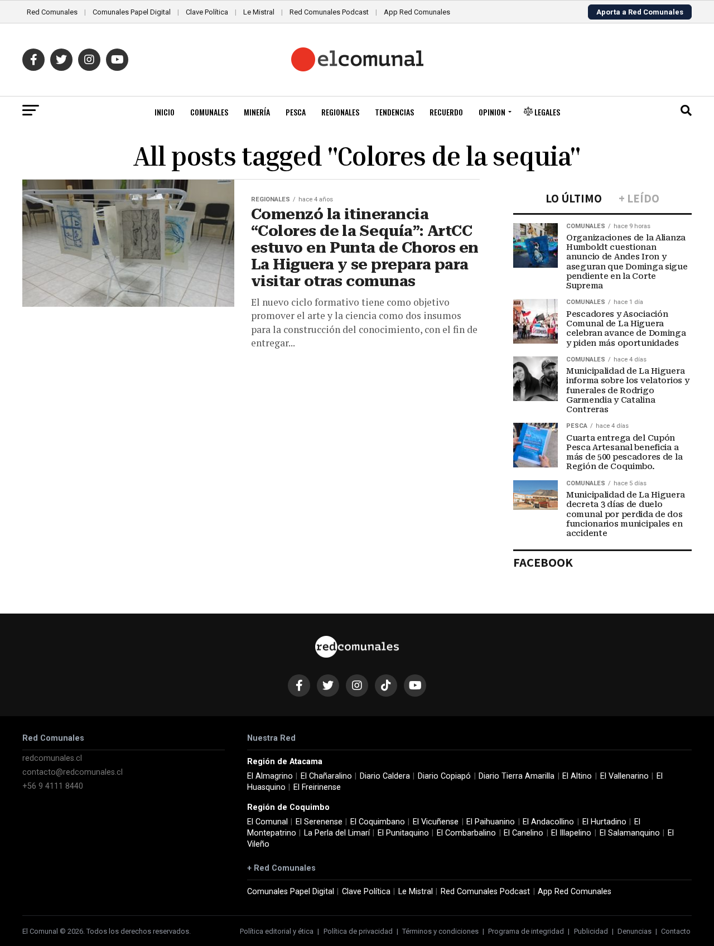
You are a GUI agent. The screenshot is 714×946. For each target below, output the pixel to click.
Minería (257, 112)
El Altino (577, 776)
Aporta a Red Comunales (639, 12)
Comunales (209, 112)
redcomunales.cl (52, 758)
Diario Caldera (385, 776)
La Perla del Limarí (337, 833)
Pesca (296, 112)
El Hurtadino (604, 822)
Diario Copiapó (444, 776)
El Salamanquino (630, 833)
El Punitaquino (403, 833)
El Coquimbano (377, 822)
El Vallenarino (624, 776)
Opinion (492, 112)
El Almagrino (270, 776)
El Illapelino (571, 833)
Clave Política (207, 12)
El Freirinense (317, 787)
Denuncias (634, 931)
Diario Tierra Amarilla (516, 776)
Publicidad (591, 931)
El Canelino (523, 833)
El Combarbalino (466, 833)
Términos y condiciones (440, 931)
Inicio (165, 112)
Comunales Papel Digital (132, 12)
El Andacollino (548, 822)
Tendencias (394, 112)
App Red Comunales (417, 12)
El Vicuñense (436, 822)
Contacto (676, 931)
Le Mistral (258, 12)
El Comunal (267, 822)
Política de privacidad (358, 931)
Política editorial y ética (276, 931)
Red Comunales (52, 12)
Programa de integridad (526, 931)
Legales (546, 112)
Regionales (340, 112)
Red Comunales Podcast (329, 12)
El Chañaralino (326, 776)
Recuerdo (446, 112)
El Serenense (319, 822)
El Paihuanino (490, 822)
